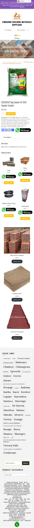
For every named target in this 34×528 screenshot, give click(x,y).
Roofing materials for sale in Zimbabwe (12, 425)
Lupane (3, 122)
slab (12, 437)
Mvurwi (26, 123)
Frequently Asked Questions (17, 507)
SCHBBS (16, 501)
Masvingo (24, 122)
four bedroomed (26, 371)
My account (12, 510)
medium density (6, 406)
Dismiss (21, 6)
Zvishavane (20, 126)
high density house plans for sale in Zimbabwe (14, 384)
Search (25, 463)
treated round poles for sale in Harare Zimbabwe (14, 441)
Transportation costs (17, 519)
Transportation (17, 517)
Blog (26, 482)
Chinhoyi (25, 117)
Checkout (26, 485)
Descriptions (17, 497)
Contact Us (17, 496)
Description (7, 137)
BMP (28, 484)
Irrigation (17, 388)
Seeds (21, 62)
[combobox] (17, 475)
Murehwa (9, 123)
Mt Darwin (18, 405)
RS (12, 501)
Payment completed (17, 511)
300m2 (14, 358)
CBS (10, 499)
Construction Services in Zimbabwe (17, 487)
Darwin (5, 372)
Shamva (23, 125)
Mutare (15, 123)
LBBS (21, 499)
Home (4, 62)
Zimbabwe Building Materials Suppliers (17, 23)
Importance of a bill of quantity (17, 508)
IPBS (16, 499)
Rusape (14, 125)
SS (25, 501)
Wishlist (28, 520)
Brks (6, 499)
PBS (25, 499)
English (21, 1)
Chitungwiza (5, 119)
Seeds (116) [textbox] (15, 475)
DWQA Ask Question (10, 502)
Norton (3, 125)
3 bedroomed (6, 358)
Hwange (4, 120)
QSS (9, 501)
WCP (21, 520)
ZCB (17, 522)
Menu (17, 38)
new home (22, 510)
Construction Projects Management (17, 493)
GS (13, 499)
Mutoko (20, 123)
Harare (28, 119)
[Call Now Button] (17, 524)
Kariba (15, 120)
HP (24, 484)
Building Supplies (8, 362)
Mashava (17, 122)
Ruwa (19, 125)
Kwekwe (24, 120)
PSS (28, 499)
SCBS (10, 514)
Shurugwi (4, 126)
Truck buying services (11, 520)
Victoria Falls (12, 126)
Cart (20, 485)
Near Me (27, 415)
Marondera (10, 122)
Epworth (12, 119)
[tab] (7, 137)
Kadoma (9, 120)
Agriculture (15, 62)
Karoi (19, 120)
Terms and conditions (17, 516)
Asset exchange (12, 482)
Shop (8, 62)
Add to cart (10, 113)
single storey (6, 437)
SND (22, 501)
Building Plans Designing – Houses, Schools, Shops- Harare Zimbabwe (17, 490)
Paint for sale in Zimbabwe (11, 423)
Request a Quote (25, 513)
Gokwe (18, 119)
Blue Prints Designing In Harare (17, 488)
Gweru (23, 119)
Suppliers (21, 514)
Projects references (10, 513)
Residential (18, 484)
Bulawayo (19, 117)
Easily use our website (17, 503)
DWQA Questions (24, 502)
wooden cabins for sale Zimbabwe (12, 449)
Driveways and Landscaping (17, 494)
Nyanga (9, 125)
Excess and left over (15, 505)
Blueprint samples (24, 358)
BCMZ (21, 482)
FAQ (25, 505)
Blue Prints (8, 484)
